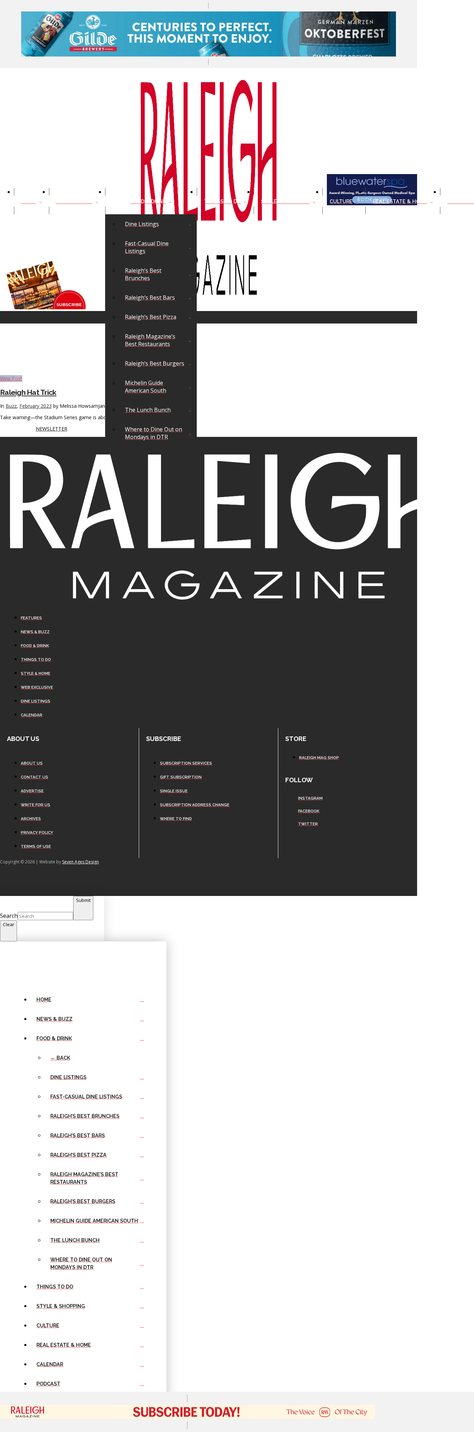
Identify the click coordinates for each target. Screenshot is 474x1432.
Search (9, 916)
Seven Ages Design (80, 862)
